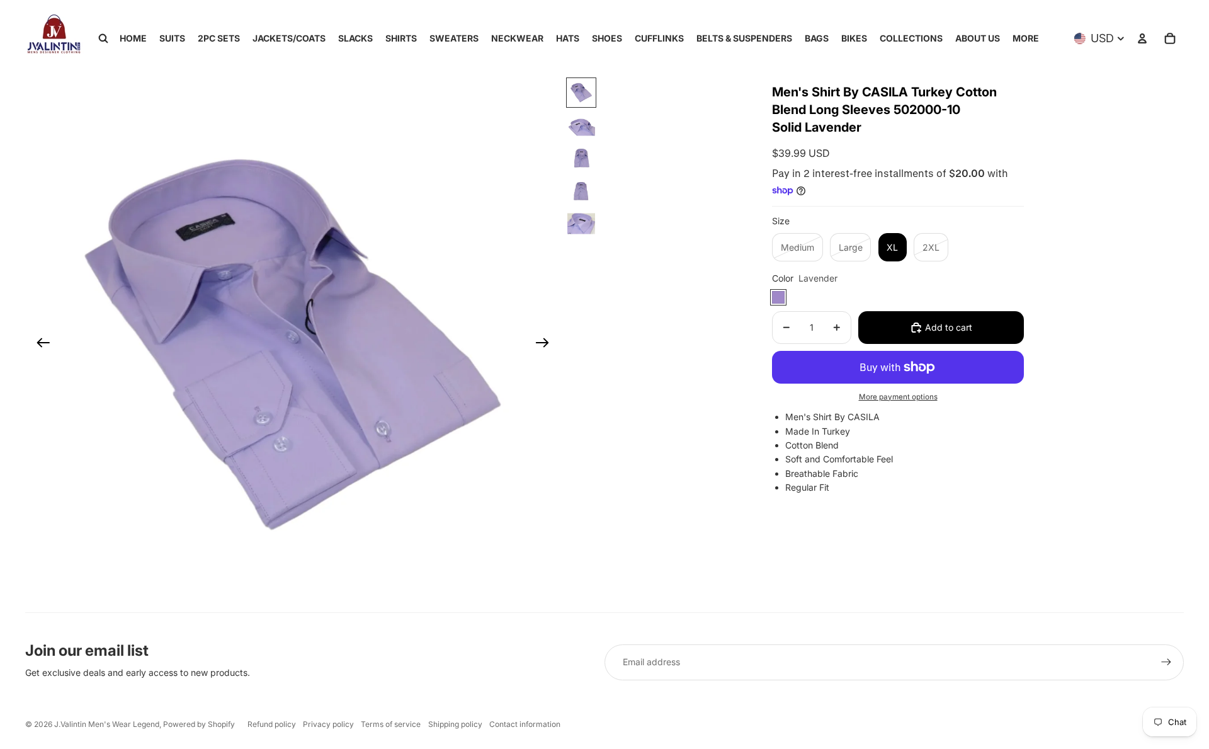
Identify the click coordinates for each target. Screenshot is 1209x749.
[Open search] (103, 38)
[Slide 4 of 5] (581, 191)
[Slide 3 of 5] (581, 158)
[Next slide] (546, 344)
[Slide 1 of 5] (581, 92)
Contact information (524, 724)
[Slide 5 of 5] (581, 223)
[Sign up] (1166, 662)
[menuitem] (1026, 38)
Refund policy (271, 724)
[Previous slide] (39, 344)
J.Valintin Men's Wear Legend (106, 724)
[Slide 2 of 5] (581, 125)
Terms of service (391, 724)
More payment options (898, 396)
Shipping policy (455, 724)
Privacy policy (328, 724)
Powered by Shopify (199, 724)
